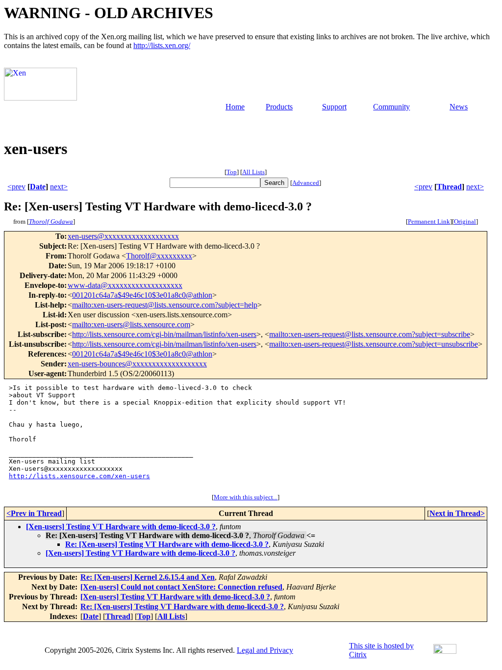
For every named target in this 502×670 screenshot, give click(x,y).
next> (59, 186)
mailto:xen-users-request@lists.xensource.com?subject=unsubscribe (373, 344)
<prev (16, 186)
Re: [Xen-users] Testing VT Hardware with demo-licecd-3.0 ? (167, 544)
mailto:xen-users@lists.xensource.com (131, 324)
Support (334, 107)
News (459, 107)
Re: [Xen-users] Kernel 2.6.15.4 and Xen (147, 577)
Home (235, 107)
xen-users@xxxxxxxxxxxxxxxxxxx (123, 236)
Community (391, 107)
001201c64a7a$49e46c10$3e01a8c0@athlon (142, 295)
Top (231, 172)
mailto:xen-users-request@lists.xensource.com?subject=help (164, 305)
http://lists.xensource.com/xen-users (79, 476)
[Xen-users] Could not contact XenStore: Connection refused (181, 587)
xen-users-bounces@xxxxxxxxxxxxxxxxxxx (137, 364)
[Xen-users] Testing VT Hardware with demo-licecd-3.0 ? (121, 526)
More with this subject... (245, 497)
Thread (449, 186)
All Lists (253, 172)
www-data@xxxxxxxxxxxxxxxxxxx (125, 285)
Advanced (305, 182)
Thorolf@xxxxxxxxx (159, 256)
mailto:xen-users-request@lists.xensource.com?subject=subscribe (369, 334)
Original (465, 221)
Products (279, 107)
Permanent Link (429, 221)
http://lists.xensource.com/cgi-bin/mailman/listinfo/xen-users (164, 334)
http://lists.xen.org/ (161, 45)
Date (38, 186)
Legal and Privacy (265, 650)
